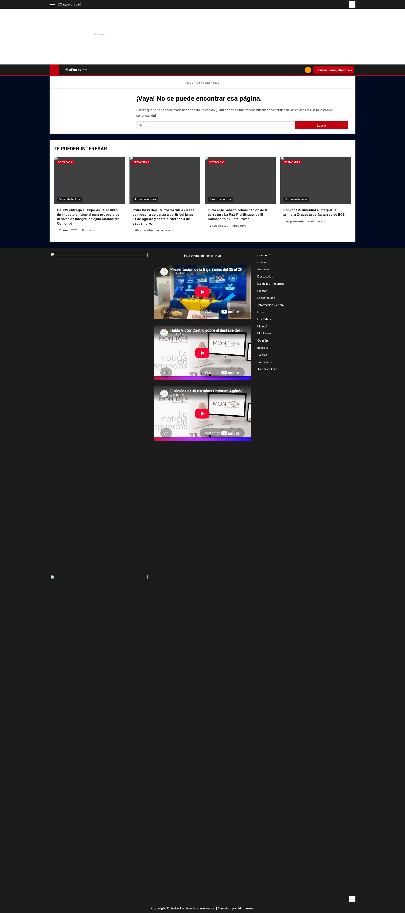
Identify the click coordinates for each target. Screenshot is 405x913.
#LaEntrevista (76, 70)
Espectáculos (266, 297)
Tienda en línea (267, 369)
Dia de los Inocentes (270, 283)
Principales (264, 362)
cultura (262, 262)
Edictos (262, 290)
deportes (263, 269)
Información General (270, 305)
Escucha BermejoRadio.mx (334, 70)
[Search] (299, 70)
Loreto (261, 312)
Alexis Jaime (89, 230)
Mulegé (262, 326)
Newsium (224, 908)
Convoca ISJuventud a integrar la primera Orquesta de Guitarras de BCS (314, 212)
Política (262, 355)
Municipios (264, 333)
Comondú (263, 255)
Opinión (262, 340)
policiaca (263, 347)
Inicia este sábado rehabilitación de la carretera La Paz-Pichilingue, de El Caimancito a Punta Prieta (238, 214)
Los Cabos (264, 319)
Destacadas (65, 162)
